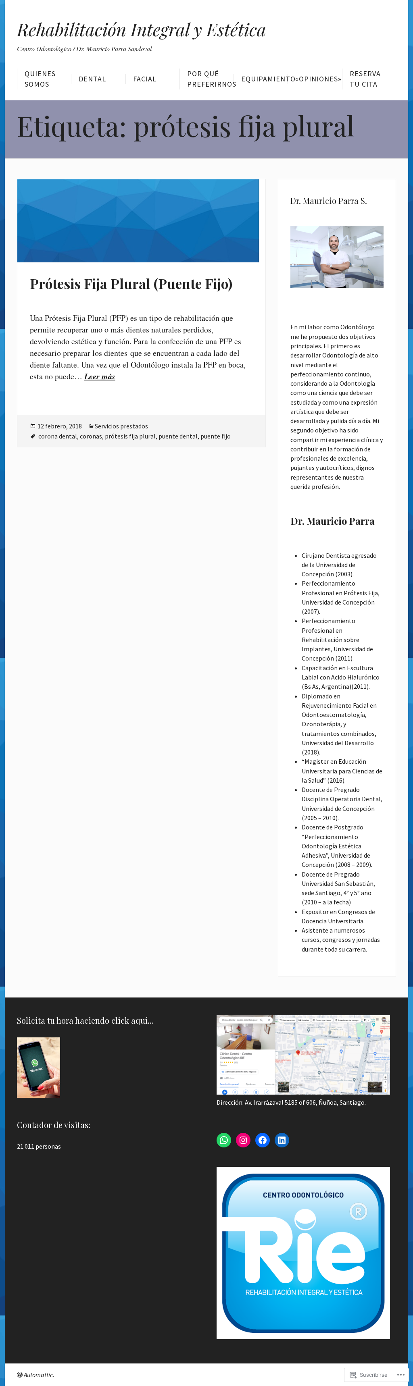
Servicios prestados (121, 426)
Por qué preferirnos (210, 79)
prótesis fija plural (130, 436)
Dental (92, 78)
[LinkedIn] (282, 1140)
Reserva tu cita (365, 79)
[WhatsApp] (224, 1140)
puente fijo (215, 436)
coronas (91, 436)
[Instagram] (243, 1140)
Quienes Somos (40, 79)
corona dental (57, 436)
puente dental (178, 436)
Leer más (99, 376)
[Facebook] (262, 1140)
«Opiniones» (318, 78)
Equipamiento (264, 78)
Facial (144, 78)
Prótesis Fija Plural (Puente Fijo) (131, 283)
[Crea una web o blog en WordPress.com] (20, 1375)
